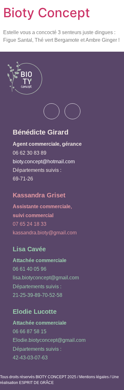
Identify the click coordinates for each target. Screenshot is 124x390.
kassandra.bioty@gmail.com (45, 232)
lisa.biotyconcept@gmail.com (46, 277)
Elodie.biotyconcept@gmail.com (49, 340)
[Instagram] (72, 111)
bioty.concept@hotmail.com (44, 161)
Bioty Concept (46, 12)
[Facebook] (51, 111)
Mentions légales (94, 377)
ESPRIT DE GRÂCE (36, 382)
